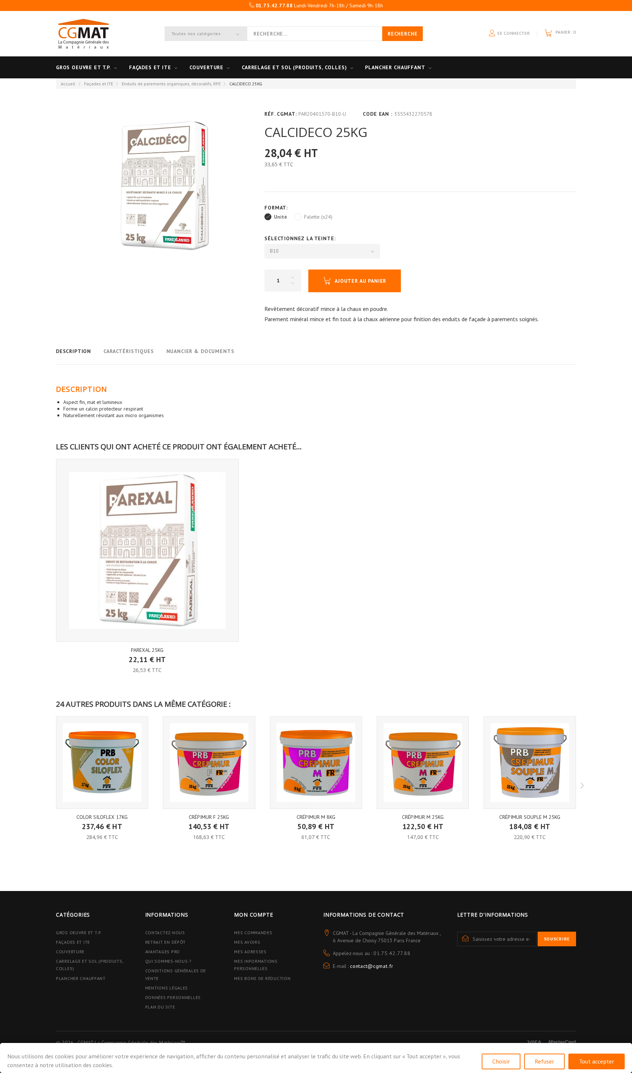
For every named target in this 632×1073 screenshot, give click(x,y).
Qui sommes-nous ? (168, 961)
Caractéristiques (129, 351)
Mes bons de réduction (262, 978)
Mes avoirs (247, 942)
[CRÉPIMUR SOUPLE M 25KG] (530, 762)
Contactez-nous (165, 932)
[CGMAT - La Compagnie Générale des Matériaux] (83, 33)
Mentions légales (166, 988)
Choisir (501, 1061)
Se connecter (513, 33)
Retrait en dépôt (165, 942)
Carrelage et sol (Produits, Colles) (294, 67)
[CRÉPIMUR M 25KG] (423, 762)
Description (73, 351)
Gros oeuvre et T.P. (83, 67)
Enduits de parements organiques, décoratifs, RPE (171, 83)
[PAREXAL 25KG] (147, 550)
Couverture (206, 67)
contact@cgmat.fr (371, 966)
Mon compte (253, 914)
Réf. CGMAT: (280, 114)
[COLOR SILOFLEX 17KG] (102, 762)
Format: (277, 207)
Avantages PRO (162, 951)
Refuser (544, 1061)
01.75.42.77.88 (392, 953)
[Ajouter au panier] (147, 654)
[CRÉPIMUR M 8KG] (316, 762)
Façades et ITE (150, 67)
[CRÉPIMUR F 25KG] (209, 762)
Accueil (68, 83)
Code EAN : (377, 114)
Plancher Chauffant (395, 67)
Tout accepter (596, 1061)
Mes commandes (253, 932)
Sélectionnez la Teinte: (300, 238)
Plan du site (160, 1007)
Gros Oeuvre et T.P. (79, 932)
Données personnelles (173, 997)
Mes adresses (250, 951)
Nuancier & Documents (200, 351)
